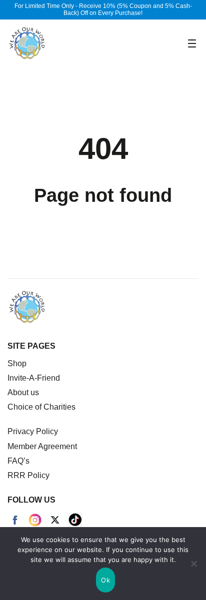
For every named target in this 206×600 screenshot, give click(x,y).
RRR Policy (29, 475)
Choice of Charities (42, 407)
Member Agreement (42, 446)
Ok (105, 580)
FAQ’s (19, 461)
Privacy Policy (33, 431)
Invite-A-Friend (34, 378)
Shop (17, 363)
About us (23, 392)
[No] (193, 564)
